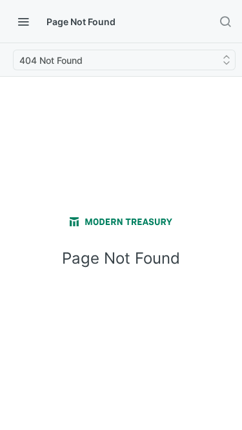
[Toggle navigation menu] (23, 21)
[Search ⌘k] (225, 21)
